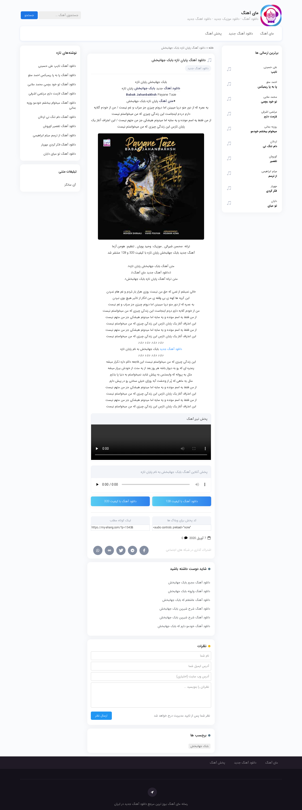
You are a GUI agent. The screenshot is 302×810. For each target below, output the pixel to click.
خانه (211, 48)
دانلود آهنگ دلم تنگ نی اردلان (57, 117)
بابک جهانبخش (199, 746)
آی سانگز (70, 184)
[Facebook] (144, 550)
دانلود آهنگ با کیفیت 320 (120, 501)
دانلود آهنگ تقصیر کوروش (59, 126)
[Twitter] (121, 550)
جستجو (29, 15)
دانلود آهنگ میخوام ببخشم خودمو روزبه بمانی (51, 105)
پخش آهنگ (213, 33)
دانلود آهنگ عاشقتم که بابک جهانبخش (186, 600)
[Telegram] (132, 550)
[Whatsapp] (97, 550)
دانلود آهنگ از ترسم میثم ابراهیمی (54, 135)
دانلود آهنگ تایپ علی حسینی (57, 66)
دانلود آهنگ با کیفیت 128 (182, 501)
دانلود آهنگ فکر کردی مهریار (58, 144)
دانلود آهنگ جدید (241, 33)
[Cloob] (109, 550)
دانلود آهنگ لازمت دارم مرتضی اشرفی (52, 93)
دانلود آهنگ (172, 88)
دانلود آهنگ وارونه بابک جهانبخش (189, 591)
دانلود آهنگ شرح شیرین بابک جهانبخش (184, 608)
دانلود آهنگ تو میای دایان (59, 153)
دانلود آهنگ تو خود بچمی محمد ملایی (52, 84)
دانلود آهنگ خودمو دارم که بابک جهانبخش (184, 626)
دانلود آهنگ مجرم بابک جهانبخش (189, 582)
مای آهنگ (267, 33)
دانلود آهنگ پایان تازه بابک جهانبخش (178, 60)
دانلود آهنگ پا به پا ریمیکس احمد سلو (52, 75)
